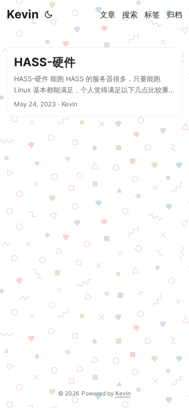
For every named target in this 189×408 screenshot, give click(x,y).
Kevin (23, 14)
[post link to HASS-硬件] (94, 82)
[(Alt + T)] (48, 14)
